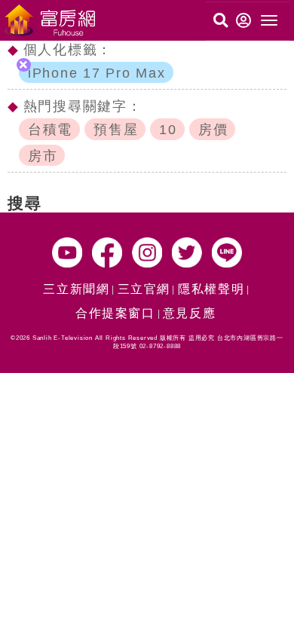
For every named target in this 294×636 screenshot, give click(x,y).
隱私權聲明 (211, 289)
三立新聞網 (76, 289)
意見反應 (189, 313)
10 (168, 129)
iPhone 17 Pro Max (97, 73)
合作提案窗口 (115, 313)
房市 (43, 156)
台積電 (50, 129)
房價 (213, 129)
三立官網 (144, 289)
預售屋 (115, 129)
